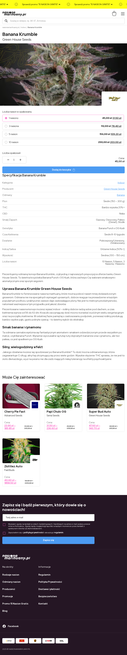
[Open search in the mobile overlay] (63, 21)
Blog (4, 611)
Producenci (8, 589)
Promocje (7, 596)
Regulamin (44, 574)
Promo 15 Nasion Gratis (15, 603)
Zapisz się (48, 540)
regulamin (58, 532)
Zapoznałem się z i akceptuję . (36, 532)
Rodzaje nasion (10, 574)
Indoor (23, 27)
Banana (121, 195)
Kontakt (43, 603)
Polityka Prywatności (50, 581)
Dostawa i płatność (49, 589)
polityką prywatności (34, 532)
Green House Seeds (16, 39)
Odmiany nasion (11, 581)
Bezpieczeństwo (47, 596)
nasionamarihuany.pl (10, 27)
